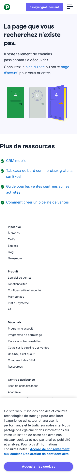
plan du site (35, 67)
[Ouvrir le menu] (70, 7)
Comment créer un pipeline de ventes (37, 202)
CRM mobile (16, 161)
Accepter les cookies (38, 466)
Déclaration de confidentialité (46, 454)
